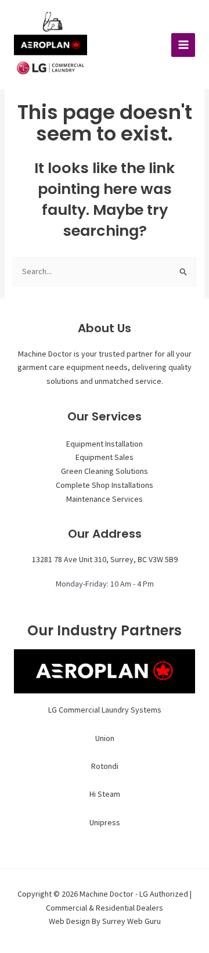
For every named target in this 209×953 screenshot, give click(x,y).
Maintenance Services (104, 499)
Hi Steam (104, 794)
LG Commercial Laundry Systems (104, 709)
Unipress (104, 822)
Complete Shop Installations (104, 485)
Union (104, 738)
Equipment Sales (104, 457)
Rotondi (104, 766)
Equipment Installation (104, 443)
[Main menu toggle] (183, 45)
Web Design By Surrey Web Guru (105, 921)
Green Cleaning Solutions (104, 471)
